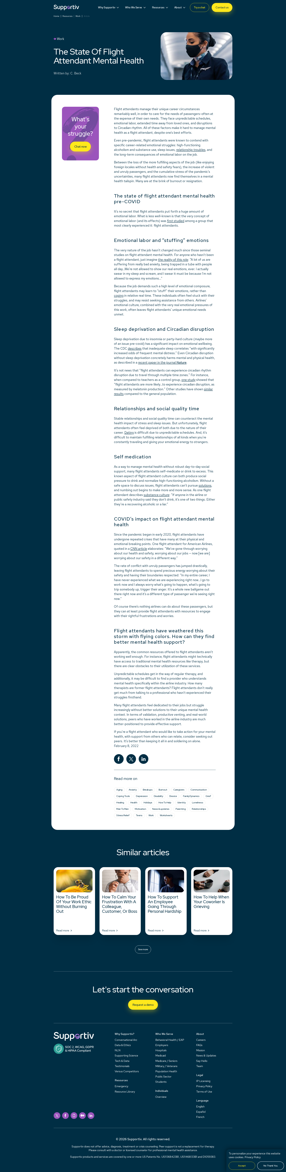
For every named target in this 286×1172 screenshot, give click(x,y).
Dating (129, 433)
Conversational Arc (126, 1040)
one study (188, 380)
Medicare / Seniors (166, 1061)
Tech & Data (122, 1061)
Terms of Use (204, 1091)
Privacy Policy (253, 1157)
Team (199, 1066)
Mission (200, 1050)
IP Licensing (203, 1081)
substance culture (156, 495)
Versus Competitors (127, 1071)
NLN (118, 1050)
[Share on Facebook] (119, 759)
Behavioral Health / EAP (169, 1040)
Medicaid (160, 1055)
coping (118, 296)
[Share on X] (131, 759)
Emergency (121, 1086)
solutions (205, 485)
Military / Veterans (166, 1066)
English (200, 1106)
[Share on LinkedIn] (143, 759)
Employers (161, 1045)
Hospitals (161, 1050)
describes (135, 348)
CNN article (138, 549)
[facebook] (65, 1115)
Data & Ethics (123, 1045)
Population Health (166, 1071)
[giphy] (74, 1115)
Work (78, 16)
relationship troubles (190, 150)
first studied (175, 221)
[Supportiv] (66, 7)
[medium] (82, 1115)
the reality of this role (173, 260)
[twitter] (57, 1115)
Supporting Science (126, 1055)
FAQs (199, 1045)
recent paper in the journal (162, 362)
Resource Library (125, 1091)
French (200, 1117)
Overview (161, 1097)
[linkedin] (91, 1115)
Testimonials (122, 1066)
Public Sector (163, 1076)
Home (56, 16)
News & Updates (206, 1055)
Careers (201, 1040)
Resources (67, 16)
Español (201, 1111)
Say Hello (201, 1061)
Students (161, 1081)
